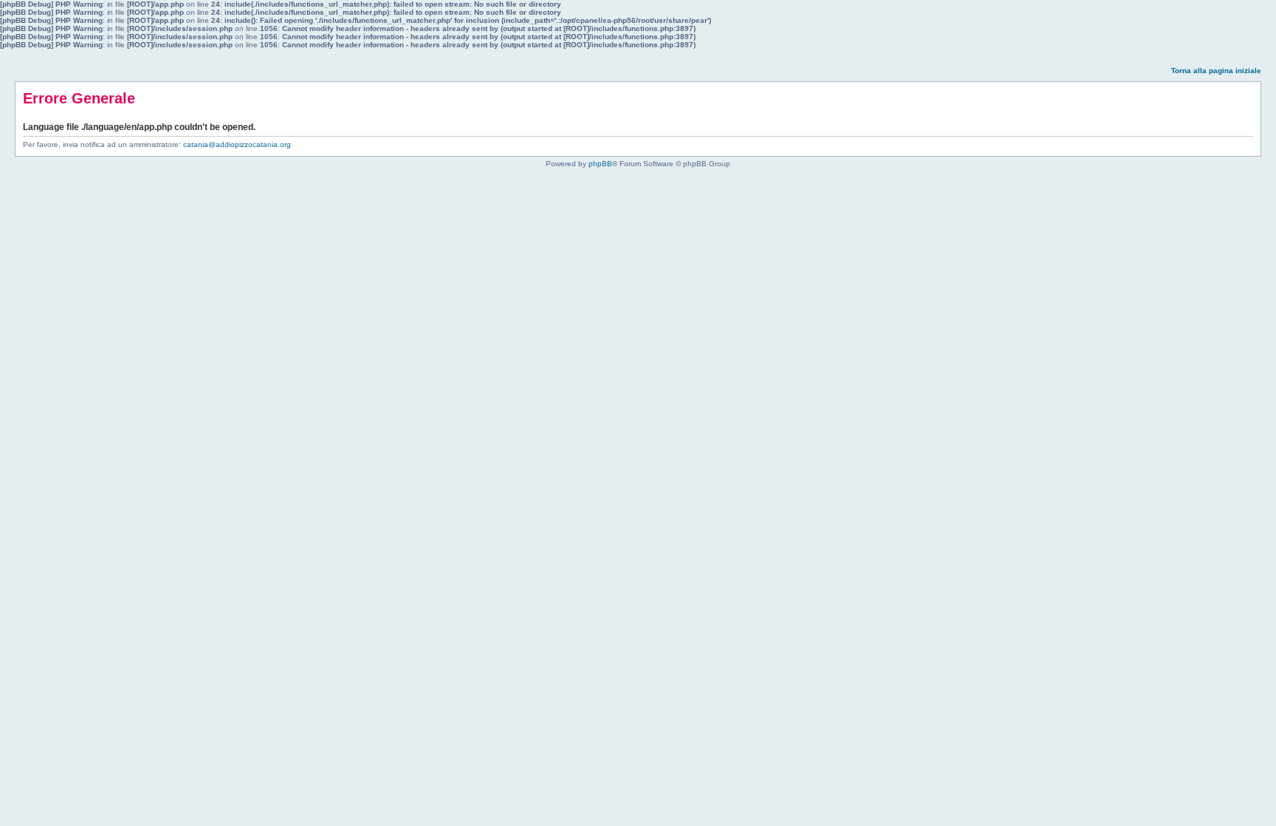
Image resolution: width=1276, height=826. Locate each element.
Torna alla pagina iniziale (1216, 70)
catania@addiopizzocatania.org (237, 144)
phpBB (600, 164)
